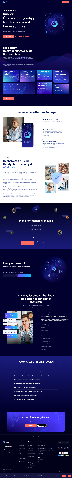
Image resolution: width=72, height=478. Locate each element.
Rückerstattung (40, 453)
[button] (36, 368)
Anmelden (39, 461)
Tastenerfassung (31, 443)
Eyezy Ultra (20, 463)
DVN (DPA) (39, 447)
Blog (19, 450)
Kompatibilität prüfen (24, 275)
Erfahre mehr (44, 324)
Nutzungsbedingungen (41, 443)
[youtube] (67, 448)
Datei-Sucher (30, 450)
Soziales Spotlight (31, 445)
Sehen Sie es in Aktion (25, 36)
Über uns (20, 443)
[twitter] (59, 448)
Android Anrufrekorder (32, 458)
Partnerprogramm (22, 445)
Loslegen (8, 98)
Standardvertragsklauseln (45, 448)
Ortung (29, 447)
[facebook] (62, 448)
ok (64, 475)
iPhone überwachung (22, 458)
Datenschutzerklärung (41, 445)
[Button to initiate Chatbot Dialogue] (69, 476)
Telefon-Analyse (31, 456)
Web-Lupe (30, 451)
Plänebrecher (30, 448)
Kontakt (20, 447)
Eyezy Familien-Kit (22, 461)
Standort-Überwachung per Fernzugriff (31, 463)
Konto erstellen (40, 459)
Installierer (30, 467)
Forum (20, 453)
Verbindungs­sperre (31, 453)
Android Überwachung (22, 459)
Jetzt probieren (9, 36)
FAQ (19, 451)
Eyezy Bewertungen (22, 448)
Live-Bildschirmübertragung (32, 460)
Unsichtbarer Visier (31, 465)
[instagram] (65, 448)
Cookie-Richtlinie (40, 451)
